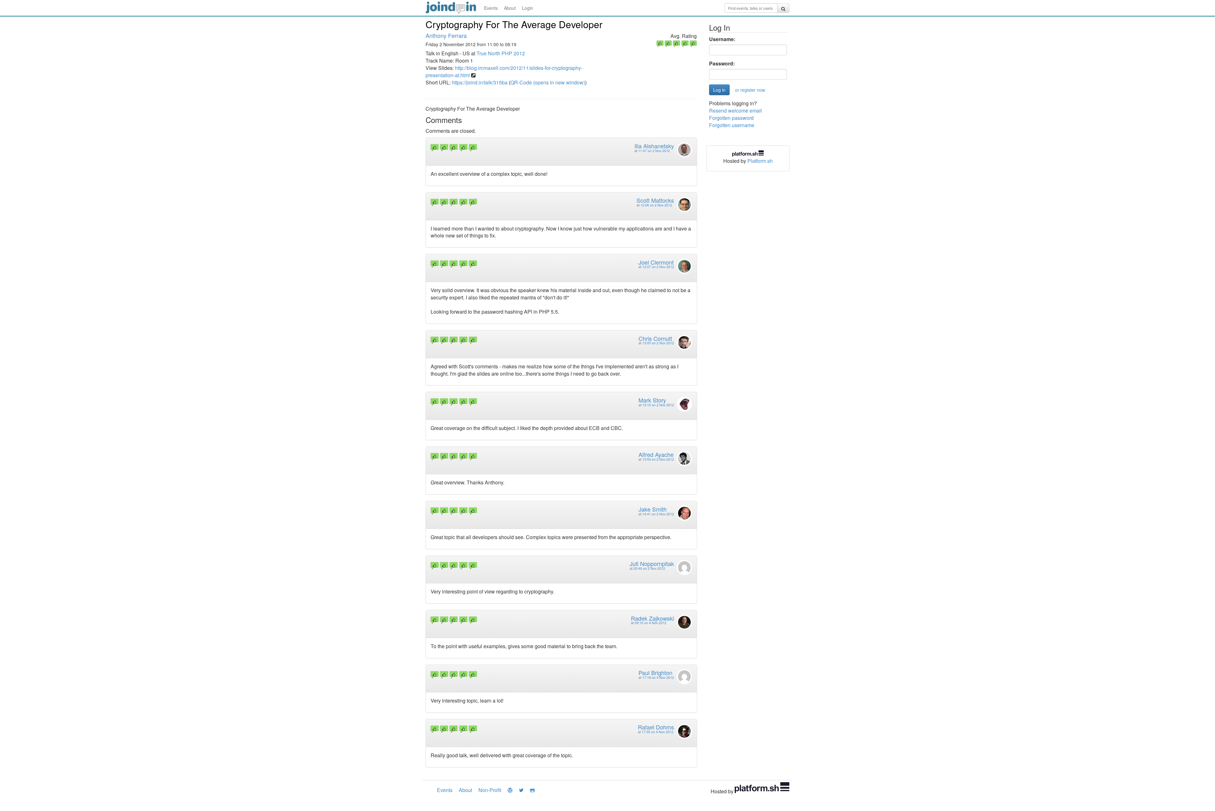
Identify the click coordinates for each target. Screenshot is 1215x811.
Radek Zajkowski (652, 618)
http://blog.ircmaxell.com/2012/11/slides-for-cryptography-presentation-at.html (504, 71)
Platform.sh (760, 160)
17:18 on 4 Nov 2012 (658, 677)
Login (527, 8)
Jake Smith (653, 509)
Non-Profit (489, 790)
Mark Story (652, 400)
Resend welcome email (735, 110)
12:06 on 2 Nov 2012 (656, 205)
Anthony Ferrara (446, 35)
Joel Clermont (656, 262)
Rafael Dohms (656, 727)
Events (491, 8)
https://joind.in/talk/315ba (480, 82)
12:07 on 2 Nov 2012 (658, 266)
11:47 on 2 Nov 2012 (654, 150)
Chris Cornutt (655, 338)
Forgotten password (731, 117)
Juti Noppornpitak (652, 563)
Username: (722, 39)
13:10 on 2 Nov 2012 (658, 404)
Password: (722, 63)
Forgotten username (731, 125)
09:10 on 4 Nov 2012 (650, 622)
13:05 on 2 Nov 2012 (658, 343)
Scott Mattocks (655, 200)
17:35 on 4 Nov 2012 (657, 731)
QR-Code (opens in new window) (547, 82)
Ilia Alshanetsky (654, 146)
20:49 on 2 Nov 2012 (649, 568)
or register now (750, 90)
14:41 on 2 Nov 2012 (658, 514)
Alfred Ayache (656, 454)
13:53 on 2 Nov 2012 (658, 459)
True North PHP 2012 (501, 53)
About (510, 8)
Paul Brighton (655, 672)
